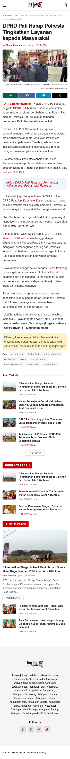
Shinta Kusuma (14, 45)
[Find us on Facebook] (23, 729)
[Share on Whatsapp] (11, 95)
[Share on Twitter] (59, 95)
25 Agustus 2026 (28, 394)
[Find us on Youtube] (39, 729)
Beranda (7, 15)
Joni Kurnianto (38, 359)
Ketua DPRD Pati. (13, 172)
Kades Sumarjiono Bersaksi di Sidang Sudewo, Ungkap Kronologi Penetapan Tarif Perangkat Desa (41, 405)
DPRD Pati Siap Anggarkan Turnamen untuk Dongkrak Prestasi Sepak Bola (40, 421)
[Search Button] (65, 5)
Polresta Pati (49, 364)
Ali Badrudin (31, 129)
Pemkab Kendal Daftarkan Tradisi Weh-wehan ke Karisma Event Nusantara (41, 493)
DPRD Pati (19, 108)
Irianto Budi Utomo (14, 238)
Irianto (23, 359)
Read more (13, 598)
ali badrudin (17, 354)
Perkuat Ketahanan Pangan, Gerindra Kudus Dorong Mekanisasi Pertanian (40, 507)
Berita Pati (33, 354)
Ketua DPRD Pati (13, 364)
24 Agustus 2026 (28, 412)
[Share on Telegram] (43, 95)
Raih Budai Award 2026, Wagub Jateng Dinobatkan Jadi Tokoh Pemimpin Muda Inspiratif (42, 624)
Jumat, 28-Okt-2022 (38, 45)
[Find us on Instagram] (31, 729)
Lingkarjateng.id (17, 752)
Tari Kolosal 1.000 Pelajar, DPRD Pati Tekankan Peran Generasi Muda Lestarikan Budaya (40, 437)
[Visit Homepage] (35, 5)
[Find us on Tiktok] (47, 729)
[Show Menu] (4, 5)
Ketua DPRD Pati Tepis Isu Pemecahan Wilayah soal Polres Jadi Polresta (32, 183)
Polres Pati (55, 268)
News (15, 15)
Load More (35, 453)
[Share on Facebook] (27, 95)
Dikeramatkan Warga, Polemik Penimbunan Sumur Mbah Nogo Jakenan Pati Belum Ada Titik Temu (42, 387)
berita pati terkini (52, 354)
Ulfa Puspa (10, 575)
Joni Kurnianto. (26, 200)
